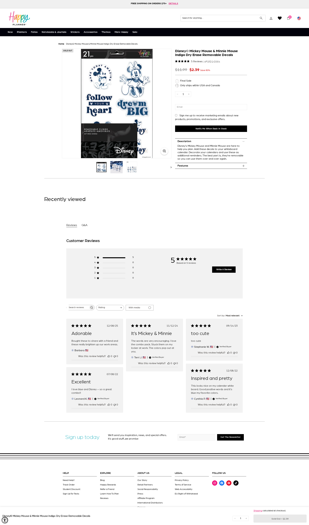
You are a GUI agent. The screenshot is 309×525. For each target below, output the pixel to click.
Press (140, 494)
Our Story (142, 480)
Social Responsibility (147, 489)
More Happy (121, 32)
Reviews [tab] (71, 225)
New (10, 32)
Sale (134, 32)
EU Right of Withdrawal (186, 494)
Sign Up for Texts (71, 494)
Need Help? (69, 480)
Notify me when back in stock (211, 129)
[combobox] (110, 308)
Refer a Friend (107, 489)
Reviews (104, 498)
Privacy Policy (182, 480)
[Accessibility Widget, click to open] (5, 520)
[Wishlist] (280, 18)
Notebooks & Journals (54, 32)
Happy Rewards (108, 485)
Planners (22, 32)
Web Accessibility (183, 489)
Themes (106, 32)
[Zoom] (116, 103)
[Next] (170, 167)
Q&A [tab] (85, 225)
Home (61, 44)
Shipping (257, 511)
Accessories (90, 32)
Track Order (69, 485)
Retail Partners (145, 485)
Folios (34, 32)
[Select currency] (299, 18)
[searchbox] (77, 307)
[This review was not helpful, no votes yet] (114, 356)
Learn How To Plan (109, 494)
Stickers (75, 32)
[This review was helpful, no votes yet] (109, 356)
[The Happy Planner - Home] (19, 18)
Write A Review (224, 269)
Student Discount (71, 489)
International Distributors (150, 503)
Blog (102, 480)
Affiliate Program (145, 498)
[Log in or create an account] (271, 18)
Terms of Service (183, 485)
